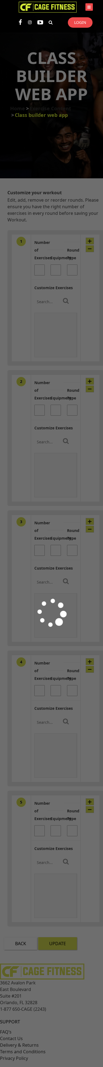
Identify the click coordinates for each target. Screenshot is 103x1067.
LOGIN (80, 22)
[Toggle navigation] (89, 7)
